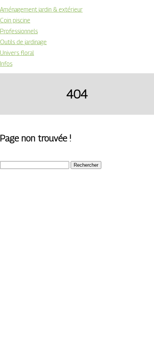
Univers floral (17, 52)
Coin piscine (15, 20)
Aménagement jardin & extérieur (41, 9)
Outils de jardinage (23, 42)
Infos (6, 63)
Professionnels (19, 31)
